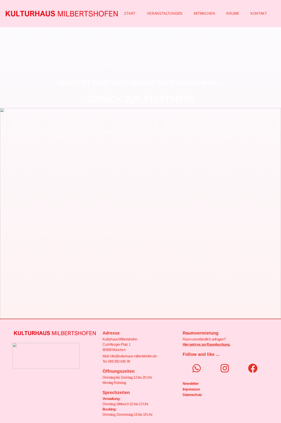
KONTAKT (258, 13)
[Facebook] (253, 368)
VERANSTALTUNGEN (164, 13)
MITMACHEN (204, 13)
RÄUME (232, 13)
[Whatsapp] (196, 368)
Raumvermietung (200, 333)
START (129, 13)
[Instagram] (224, 368)
